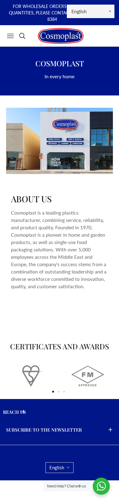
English (56, 467)
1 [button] (53, 392)
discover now (31, 308)
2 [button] (59, 392)
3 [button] (64, 392)
